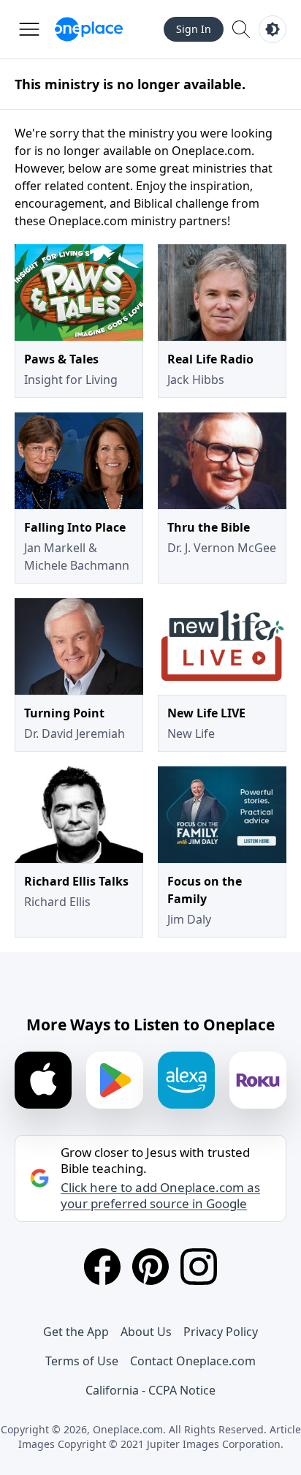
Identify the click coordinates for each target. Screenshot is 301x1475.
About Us (146, 1332)
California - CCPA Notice (150, 1390)
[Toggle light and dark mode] (272, 29)
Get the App (76, 1332)
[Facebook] (102, 1266)
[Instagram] (198, 1266)
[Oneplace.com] (89, 29)
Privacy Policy (220, 1332)
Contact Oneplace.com (193, 1361)
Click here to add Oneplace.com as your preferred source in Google (160, 1196)
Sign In (193, 29)
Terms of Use (81, 1361)
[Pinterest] (150, 1266)
